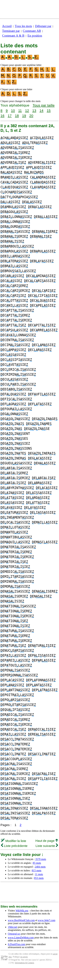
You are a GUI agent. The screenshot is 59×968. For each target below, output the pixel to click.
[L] (53, 71)
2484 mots (40, 866)
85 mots (37, 863)
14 (41, 110)
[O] (14, 77)
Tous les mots (23, 26)
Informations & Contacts (24, 963)
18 (17, 115)
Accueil (7, 26)
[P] (20, 77)
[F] (31, 71)
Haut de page (45, 840)
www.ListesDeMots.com (21, 937)
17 (10, 115)
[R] (31, 77)
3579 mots (40, 859)
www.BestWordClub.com (21, 920)
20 (31, 115)
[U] (48, 77)
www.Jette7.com (46, 920)
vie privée (24, 957)
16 (2, 115)
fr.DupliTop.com (16, 944)
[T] (42, 77)
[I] (48, 71)
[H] (42, 71)
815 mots (36, 870)
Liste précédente (15, 846)
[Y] (9, 83)
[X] (3, 83)
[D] (20, 71)
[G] (36, 71)
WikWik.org (22, 910)
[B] (9, 71)
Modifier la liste (15, 841)
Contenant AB (32, 31)
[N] (9, 77)
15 (49, 110)
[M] (3, 77)
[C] (14, 71)
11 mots (39, 874)
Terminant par (11, 31)
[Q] (25, 77)
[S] (36, 77)
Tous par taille (44, 105)
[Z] (14, 83)
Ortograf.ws (14, 933)
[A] (3, 71)
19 (24, 115)
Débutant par (43, 26)
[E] (25, 71)
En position (35, 35)
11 (20, 110)
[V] (53, 77)
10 (13, 110)
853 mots (39, 878)
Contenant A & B (13, 35)
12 (27, 110)
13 (34, 110)
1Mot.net (12, 927)
